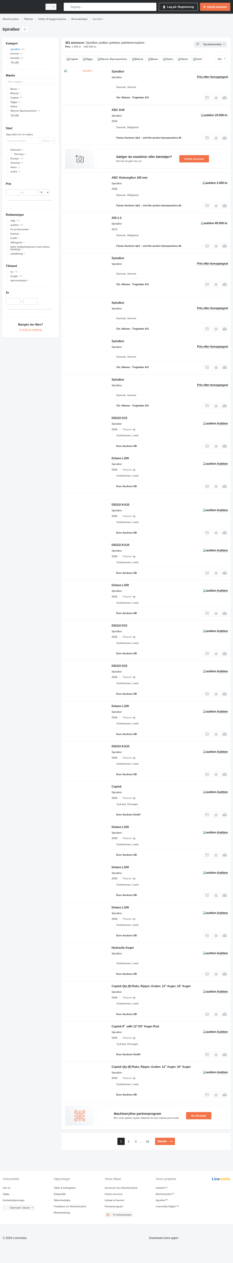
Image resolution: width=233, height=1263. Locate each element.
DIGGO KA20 (120, 504)
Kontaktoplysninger (14, 1200)
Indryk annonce (194, 158)
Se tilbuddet (198, 1115)
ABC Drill (118, 109)
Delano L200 (120, 458)
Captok (117, 786)
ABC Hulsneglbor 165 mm (129, 177)
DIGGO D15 (119, 418)
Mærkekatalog (62, 1212)
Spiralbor (118, 71)
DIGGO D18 (119, 665)
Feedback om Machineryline (70, 1206)
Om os (6, 1187)
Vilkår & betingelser (65, 1187)
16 (147, 1141)
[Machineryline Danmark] (22, 7)
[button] (216, 97)
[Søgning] (67, 7)
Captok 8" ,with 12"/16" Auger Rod (135, 1026)
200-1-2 (117, 217)
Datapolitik (60, 1194)
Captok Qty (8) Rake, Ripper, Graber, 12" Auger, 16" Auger (151, 986)
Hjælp (6, 1194)
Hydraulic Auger (123, 947)
